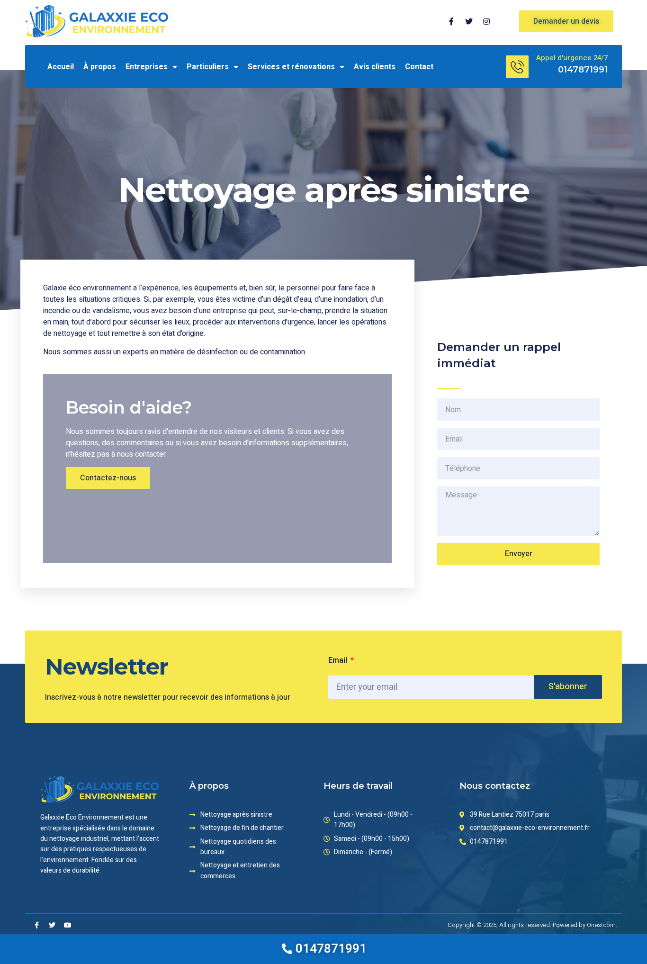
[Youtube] (67, 925)
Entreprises (147, 66)
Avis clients (374, 66)
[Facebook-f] (36, 925)
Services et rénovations (291, 66)
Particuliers (208, 66)
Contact (419, 66)
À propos (99, 66)
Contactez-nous (108, 478)
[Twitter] (52, 925)
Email (338, 660)
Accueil (60, 66)
